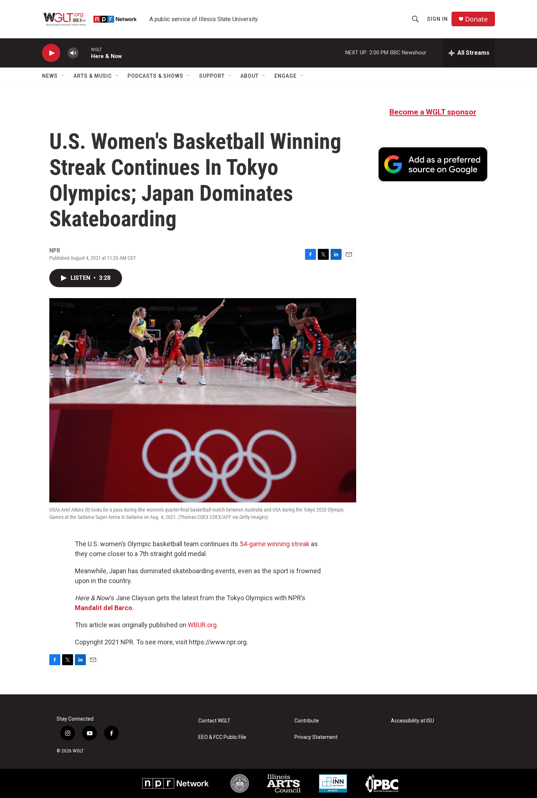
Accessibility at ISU (412, 721)
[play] (51, 53)
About (249, 76)
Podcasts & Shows (155, 76)
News (50, 76)
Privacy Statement (316, 737)
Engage (285, 76)
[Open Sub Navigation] (63, 76)
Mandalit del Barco (103, 608)
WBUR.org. (203, 625)
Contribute (306, 721)
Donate (476, 19)
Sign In (437, 19)
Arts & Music (92, 76)
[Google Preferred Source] (432, 164)
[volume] (73, 53)
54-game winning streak (274, 544)
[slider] (85, 53)
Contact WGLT (214, 721)
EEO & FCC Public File (222, 737)
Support (212, 76)
